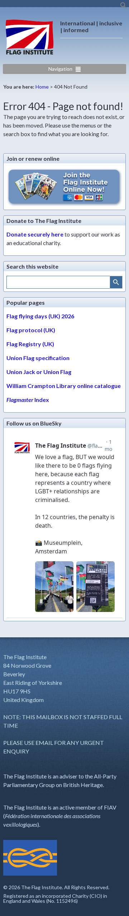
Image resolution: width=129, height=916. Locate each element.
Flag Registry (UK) (30, 343)
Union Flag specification (38, 357)
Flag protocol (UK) (30, 330)
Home (42, 87)
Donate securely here (34, 234)
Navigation (60, 69)
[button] (123, 7)
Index (27, 399)
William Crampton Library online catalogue (63, 385)
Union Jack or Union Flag (38, 371)
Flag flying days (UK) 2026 (40, 316)
